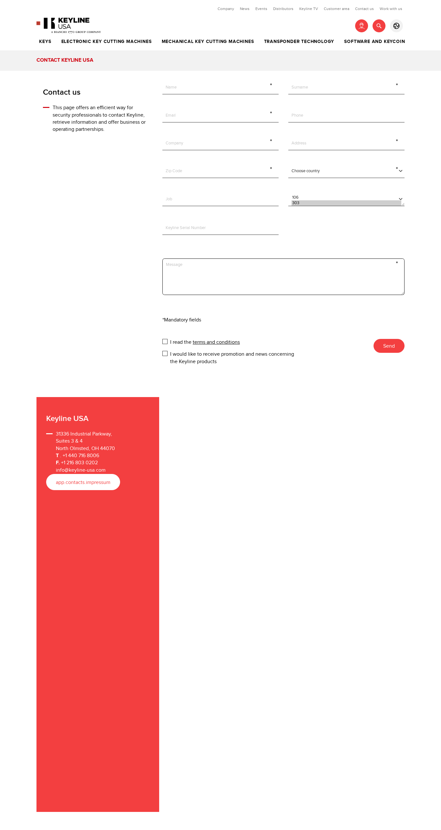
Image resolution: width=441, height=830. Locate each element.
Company (226, 8)
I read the (205, 341)
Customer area (336, 8)
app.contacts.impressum (83, 482)
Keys (45, 41)
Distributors (283, 8)
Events (261, 8)
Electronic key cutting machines (106, 41)
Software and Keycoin (374, 41)
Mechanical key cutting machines (208, 41)
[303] (346, 203)
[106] (346, 197)
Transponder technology (299, 41)
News (245, 8)
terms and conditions (216, 342)
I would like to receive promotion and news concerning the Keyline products (232, 353)
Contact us (364, 8)
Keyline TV (308, 8)
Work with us (391, 8)
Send (389, 346)
